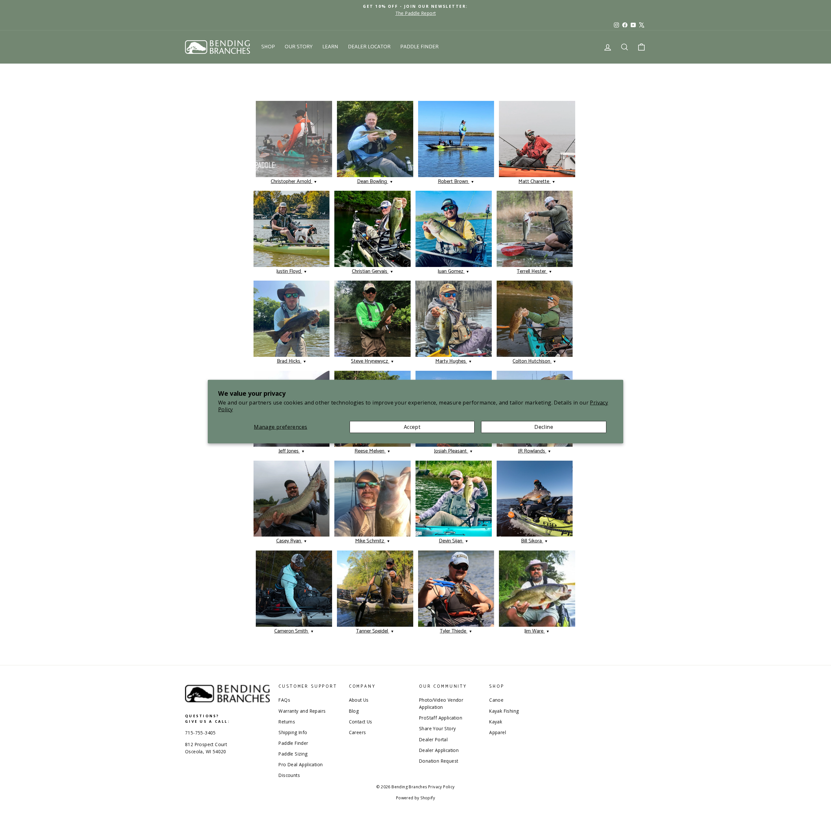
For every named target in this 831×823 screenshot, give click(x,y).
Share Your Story (437, 728)
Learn (330, 46)
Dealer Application (439, 750)
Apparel (497, 732)
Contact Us (360, 722)
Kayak (495, 722)
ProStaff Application (440, 718)
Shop (268, 46)
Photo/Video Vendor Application (441, 703)
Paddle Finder (419, 46)
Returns (287, 722)
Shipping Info (293, 732)
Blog (354, 711)
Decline (543, 426)
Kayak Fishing (504, 711)
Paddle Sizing (293, 754)
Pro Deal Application (301, 764)
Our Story (299, 46)
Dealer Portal (433, 739)
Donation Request (438, 761)
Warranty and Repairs (302, 711)
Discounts (289, 775)
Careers (357, 732)
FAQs (284, 700)
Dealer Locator (369, 46)
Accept (412, 426)
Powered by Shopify (415, 798)
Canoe (496, 700)
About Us (359, 700)
